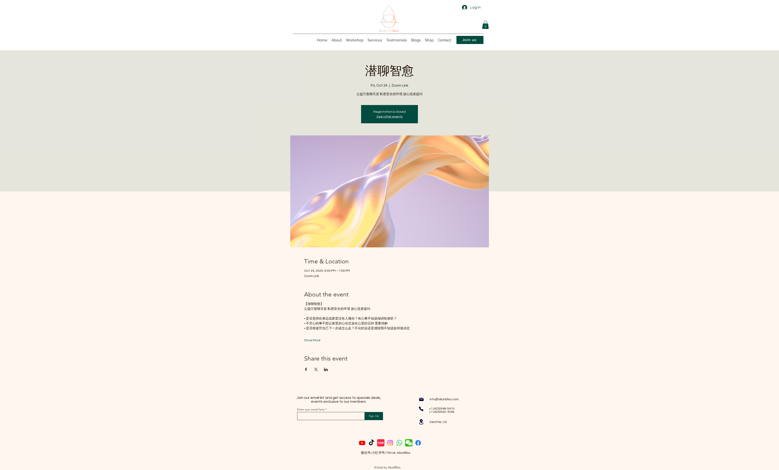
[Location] (421, 422)
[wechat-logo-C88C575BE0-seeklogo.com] (408, 442)
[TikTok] (371, 442)
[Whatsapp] (399, 442)
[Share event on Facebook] (306, 369)
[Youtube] (362, 442)
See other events (390, 116)
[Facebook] (418, 442)
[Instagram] (390, 442)
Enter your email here (311, 409)
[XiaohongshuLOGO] (380, 442)
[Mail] (421, 399)
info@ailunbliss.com (444, 399)
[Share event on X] (316, 369)
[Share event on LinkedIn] (326, 369)
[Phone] (421, 409)
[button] (485, 25)
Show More (312, 340)
